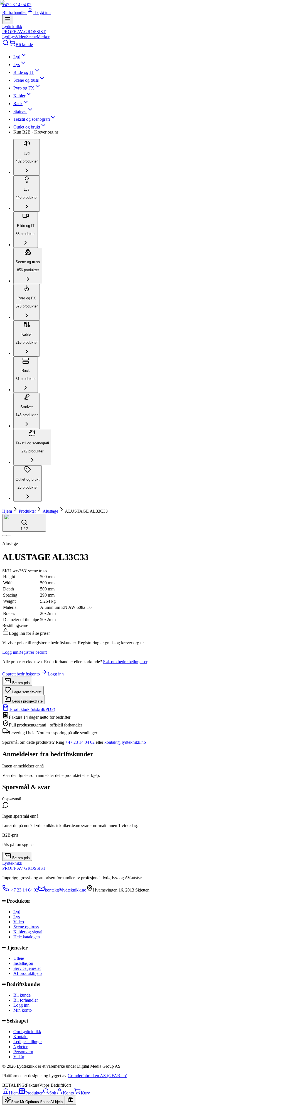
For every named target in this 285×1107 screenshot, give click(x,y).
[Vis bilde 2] (9, 535)
